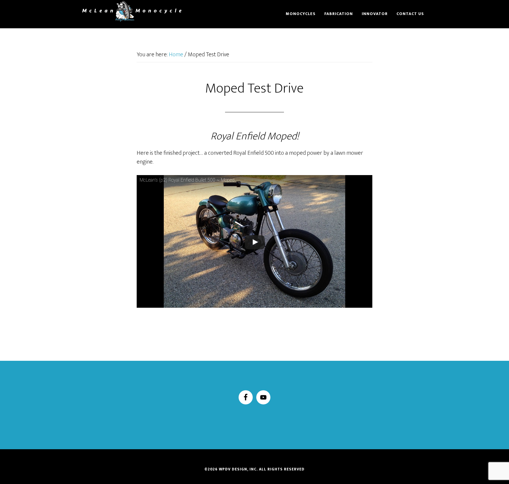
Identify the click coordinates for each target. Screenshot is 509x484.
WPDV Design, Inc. (238, 469)
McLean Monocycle (131, 11)
